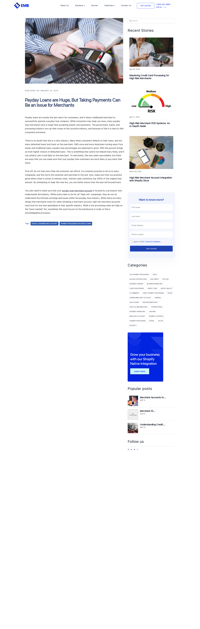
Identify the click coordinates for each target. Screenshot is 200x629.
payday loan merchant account (77, 190)
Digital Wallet (166, 288)
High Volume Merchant (139, 307)
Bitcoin (166, 279)
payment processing (138, 321)
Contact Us (126, 5)
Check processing (137, 288)
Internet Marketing (137, 311)
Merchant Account (137, 316)
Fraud (170, 293)
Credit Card (152, 288)
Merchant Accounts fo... (153, 397)
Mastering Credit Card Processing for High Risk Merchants (149, 77)
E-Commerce (134, 293)
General (158, 298)
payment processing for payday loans (76, 223)
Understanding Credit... (152, 424)
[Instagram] (137, 450)
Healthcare (134, 302)
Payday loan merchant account (44, 223)
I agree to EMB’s (146, 242)
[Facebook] (128, 450)
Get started (146, 6)
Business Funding (136, 284)
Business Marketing (154, 284)
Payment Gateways (156, 316)
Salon (160, 321)
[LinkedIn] (134, 450)
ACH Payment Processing (139, 274)
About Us (64, 5)
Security (133, 325)
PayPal (151, 321)
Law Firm (152, 311)
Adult (155, 274)
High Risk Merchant (150, 302)
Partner (94, 5)
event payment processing (153, 293)
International (157, 307)
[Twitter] (131, 450)
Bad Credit (154, 279)
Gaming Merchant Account (140, 298)
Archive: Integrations (138, 279)
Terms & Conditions (152, 242)
